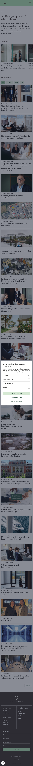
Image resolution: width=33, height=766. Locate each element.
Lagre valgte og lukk (16, 397)
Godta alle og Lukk (16, 393)
